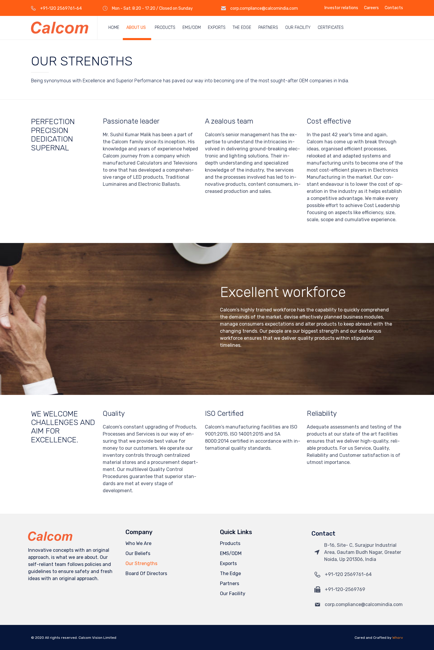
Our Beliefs (137, 553)
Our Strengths (141, 563)
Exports (217, 27)
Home (113, 27)
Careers (371, 8)
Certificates (331, 27)
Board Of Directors (146, 573)
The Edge (242, 27)
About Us (136, 27)
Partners (268, 27)
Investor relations (341, 8)
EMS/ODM (191, 27)
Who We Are (138, 543)
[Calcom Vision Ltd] (59, 28)
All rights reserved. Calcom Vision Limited (80, 638)
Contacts (394, 8)
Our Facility (298, 27)
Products (165, 27)
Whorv (397, 638)
